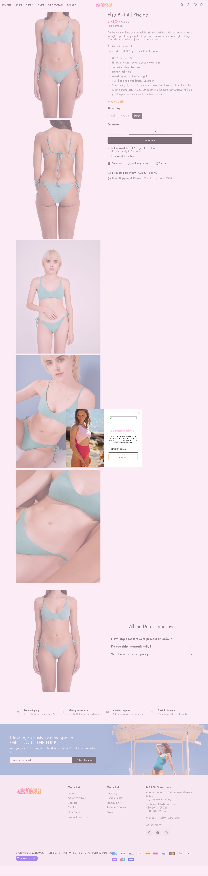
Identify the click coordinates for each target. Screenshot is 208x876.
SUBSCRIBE (123, 457)
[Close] (138, 412)
